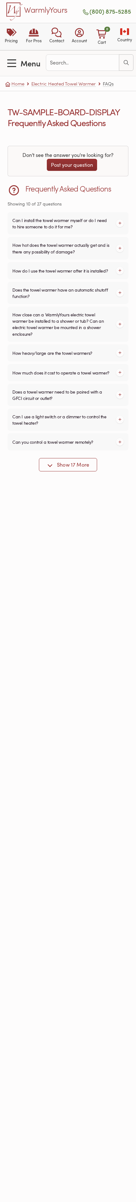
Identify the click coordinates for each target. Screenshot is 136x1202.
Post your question (72, 164)
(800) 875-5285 (110, 11)
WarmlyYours (45, 10)
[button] (56, 36)
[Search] (126, 62)
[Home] (14, 11)
